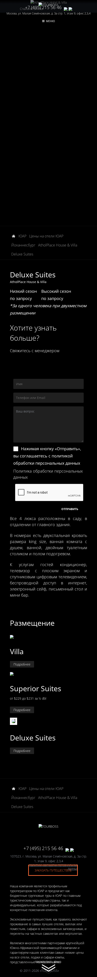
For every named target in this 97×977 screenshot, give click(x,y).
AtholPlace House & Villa (57, 245)
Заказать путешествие (53, 870)
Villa (17, 651)
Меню (50, 21)
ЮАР (22, 236)
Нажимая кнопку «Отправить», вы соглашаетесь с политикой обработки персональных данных (47, 456)
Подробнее (22, 664)
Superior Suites (35, 688)
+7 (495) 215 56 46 (43, 7)
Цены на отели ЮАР (46, 236)
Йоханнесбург (23, 245)
